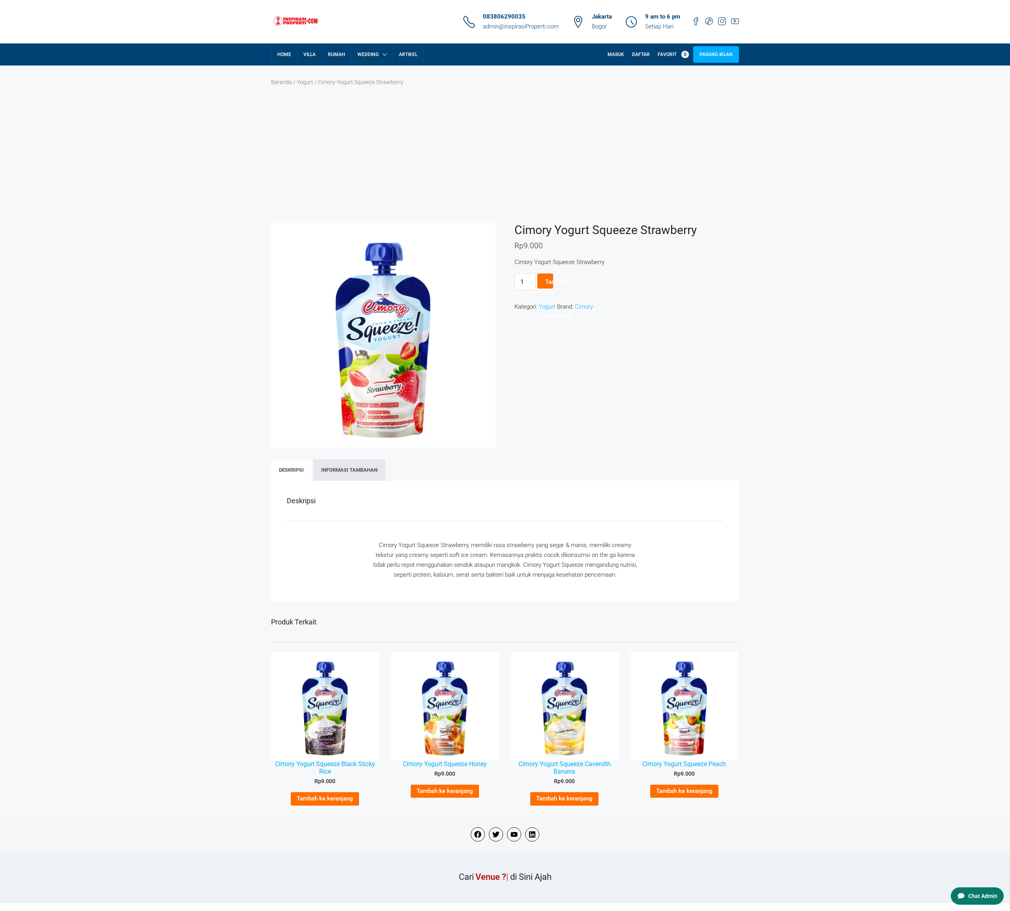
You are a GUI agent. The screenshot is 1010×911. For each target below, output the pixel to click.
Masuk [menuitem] (616, 54)
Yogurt (305, 82)
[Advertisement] (505, 164)
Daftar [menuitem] (641, 54)
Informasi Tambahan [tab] (349, 470)
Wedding (368, 54)
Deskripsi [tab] (291, 470)
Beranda (281, 82)
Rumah (336, 54)
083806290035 (504, 16)
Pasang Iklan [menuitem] (716, 54)
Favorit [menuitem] (672, 54)
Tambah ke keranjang (549, 283)
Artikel (408, 54)
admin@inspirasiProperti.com (521, 26)
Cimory (584, 306)
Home (284, 54)
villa (309, 54)
